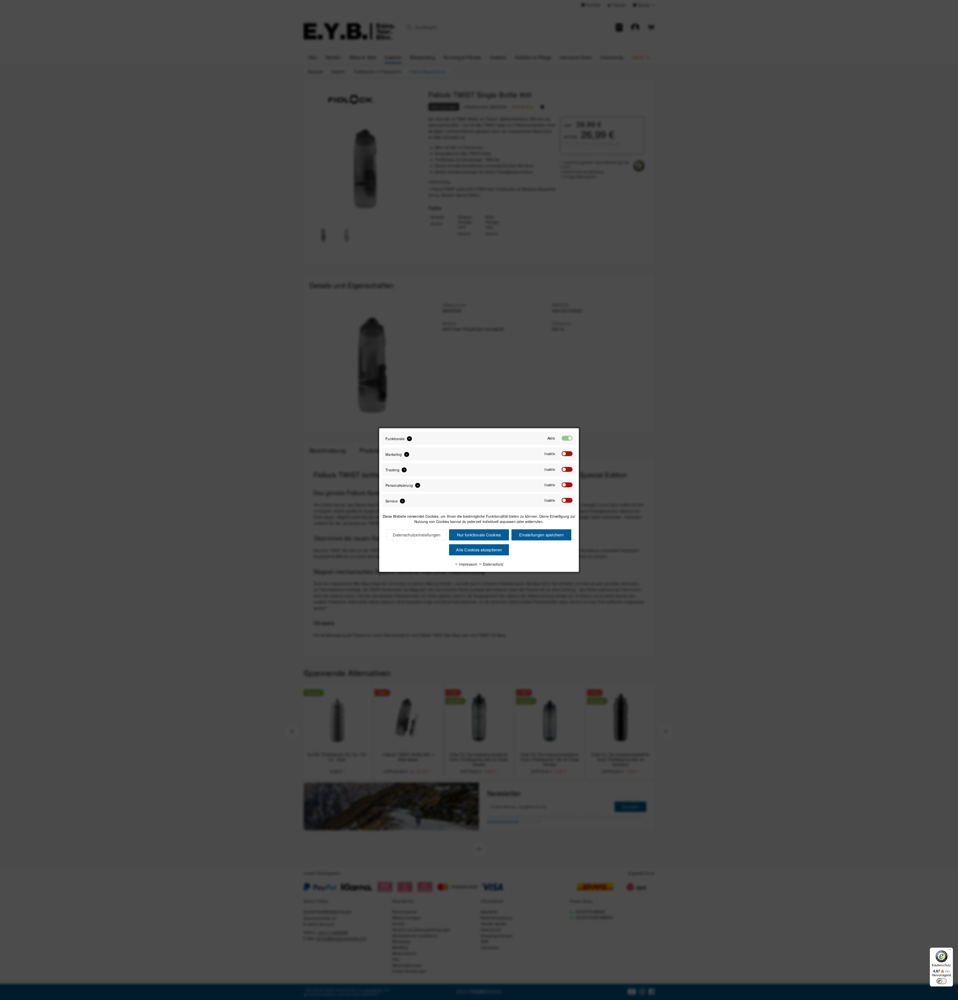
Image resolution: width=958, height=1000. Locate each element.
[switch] (942, 981)
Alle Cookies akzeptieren (479, 550)
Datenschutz (492, 564)
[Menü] (950, 951)
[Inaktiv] (567, 453)
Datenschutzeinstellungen (417, 535)
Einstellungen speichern (541, 535)
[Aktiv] (567, 438)
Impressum (468, 564)
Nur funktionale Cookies (479, 535)
